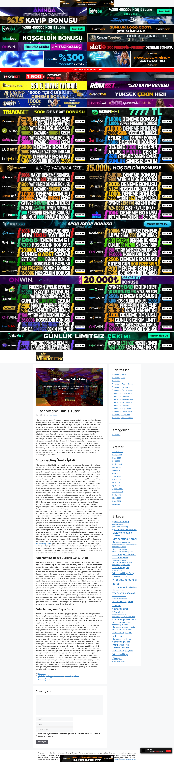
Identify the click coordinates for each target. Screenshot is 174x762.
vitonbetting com (120, 557)
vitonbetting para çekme (121, 622)
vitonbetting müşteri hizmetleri (123, 617)
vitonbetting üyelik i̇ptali (72, 676)
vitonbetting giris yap (117, 570)
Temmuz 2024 (117, 492)
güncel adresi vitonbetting (124, 529)
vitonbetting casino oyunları (122, 551)
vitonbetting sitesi (58, 676)
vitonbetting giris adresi (121, 565)
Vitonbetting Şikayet (120, 656)
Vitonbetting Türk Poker (121, 405)
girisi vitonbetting (120, 521)
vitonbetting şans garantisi (118, 661)
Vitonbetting (42, 674)
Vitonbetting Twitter (121, 645)
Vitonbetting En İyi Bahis (121, 415)
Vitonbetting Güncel (119, 576)
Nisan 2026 (116, 458)
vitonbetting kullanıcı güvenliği (119, 598)
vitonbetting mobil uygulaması (120, 610)
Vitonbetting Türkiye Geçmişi (122, 390)
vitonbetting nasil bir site (124, 619)
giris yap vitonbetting (120, 527)
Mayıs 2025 (116, 467)
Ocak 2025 (116, 473)
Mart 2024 (116, 504)
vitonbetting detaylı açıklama (119, 560)
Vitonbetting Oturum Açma (122, 393)
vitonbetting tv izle (121, 641)
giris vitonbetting (118, 524)
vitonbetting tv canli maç (121, 639)
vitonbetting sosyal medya (122, 629)
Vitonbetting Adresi (119, 375)
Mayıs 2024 (116, 498)
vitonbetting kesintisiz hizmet (119, 596)
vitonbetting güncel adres (124, 581)
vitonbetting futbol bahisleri (122, 562)
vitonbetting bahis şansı (131, 544)
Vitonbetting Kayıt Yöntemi (122, 402)
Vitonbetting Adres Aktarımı (122, 418)
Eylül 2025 (116, 461)
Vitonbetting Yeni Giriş (120, 647)
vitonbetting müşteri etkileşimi (119, 614)
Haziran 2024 (117, 495)
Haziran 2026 (117, 455)
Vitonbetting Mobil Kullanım (122, 412)
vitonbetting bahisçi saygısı (118, 544)
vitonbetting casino (119, 549)
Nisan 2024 (116, 501)
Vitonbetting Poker (44, 680)
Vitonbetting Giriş (118, 378)
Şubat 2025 (116, 470)
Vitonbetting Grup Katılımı (121, 408)
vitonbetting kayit (118, 590)
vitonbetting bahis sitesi (121, 542)
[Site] (43, 121)
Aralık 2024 (116, 476)
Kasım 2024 (116, 479)
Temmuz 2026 (117, 452)
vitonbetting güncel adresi (124, 587)
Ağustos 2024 (117, 489)
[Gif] (87, 168)
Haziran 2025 (117, 464)
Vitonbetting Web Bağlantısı (122, 384)
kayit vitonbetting (122, 532)
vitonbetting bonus (119, 547)
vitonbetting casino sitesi (124, 554)
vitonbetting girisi (120, 567)
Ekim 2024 (116, 483)
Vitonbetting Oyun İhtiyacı (121, 396)
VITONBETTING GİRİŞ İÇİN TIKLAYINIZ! (87, 70)
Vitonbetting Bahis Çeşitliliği (122, 399)
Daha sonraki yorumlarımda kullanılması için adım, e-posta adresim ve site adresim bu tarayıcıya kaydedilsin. (69, 735)
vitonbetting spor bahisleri (122, 634)
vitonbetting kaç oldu (124, 593)
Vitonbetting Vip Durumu (121, 387)
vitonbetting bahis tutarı (45, 676)
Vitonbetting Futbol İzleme (46, 678)
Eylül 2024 (116, 486)
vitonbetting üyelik (122, 650)
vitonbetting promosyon (121, 625)
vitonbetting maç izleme (123, 603)
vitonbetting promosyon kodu (123, 627)
